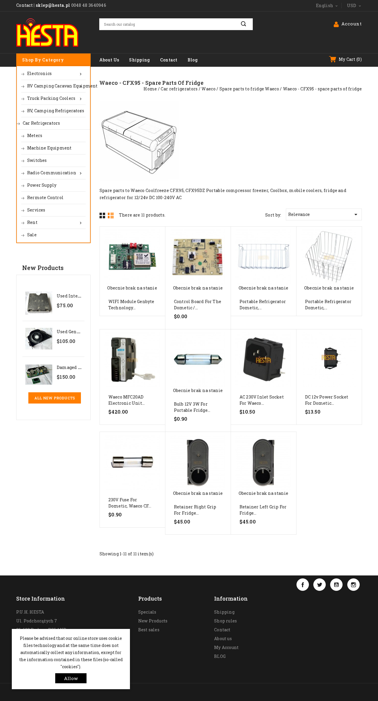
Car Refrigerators (41, 123)
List (111, 215)
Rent (55, 222)
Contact (24, 5)
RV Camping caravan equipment (56, 86)
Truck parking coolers (55, 98)
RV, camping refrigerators (55, 111)
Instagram (353, 585)
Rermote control (45, 197)
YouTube (336, 585)
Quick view (132, 262)
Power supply (41, 185)
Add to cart (132, 302)
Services (36, 210)
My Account (226, 647)
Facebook (303, 585)
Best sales (148, 629)
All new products (54, 398)
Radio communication (55, 173)
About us (223, 638)
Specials (147, 612)
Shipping (139, 60)
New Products (152, 621)
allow (71, 678)
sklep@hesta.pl (53, 5)
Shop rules (225, 621)
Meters (34, 135)
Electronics (55, 74)
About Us (109, 60)
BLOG (220, 656)
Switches (37, 160)
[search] (247, 24)
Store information (40, 598)
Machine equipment (49, 148)
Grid (102, 215)
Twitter (319, 585)
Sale (32, 235)
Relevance (323, 214)
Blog (193, 60)
